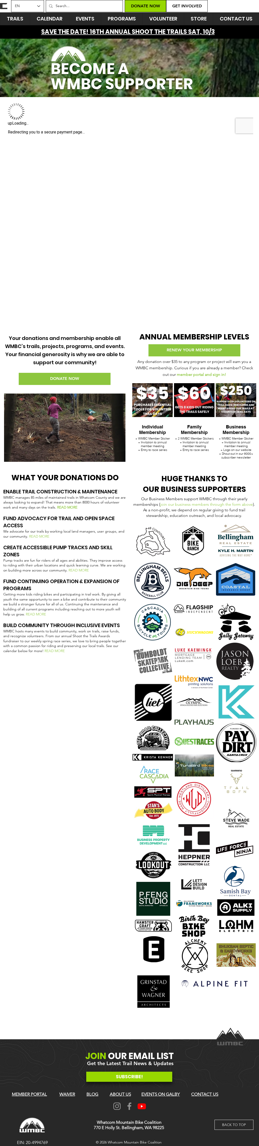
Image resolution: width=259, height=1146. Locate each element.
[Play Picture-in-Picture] (110, 455)
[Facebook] (129, 1106)
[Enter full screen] (118, 455)
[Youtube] (142, 1106)
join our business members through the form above (206, 504)
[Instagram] (117, 1106)
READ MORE (67, 507)
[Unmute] (19, 455)
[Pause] (10, 455)
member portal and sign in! (201, 374)
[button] (85, 19)
